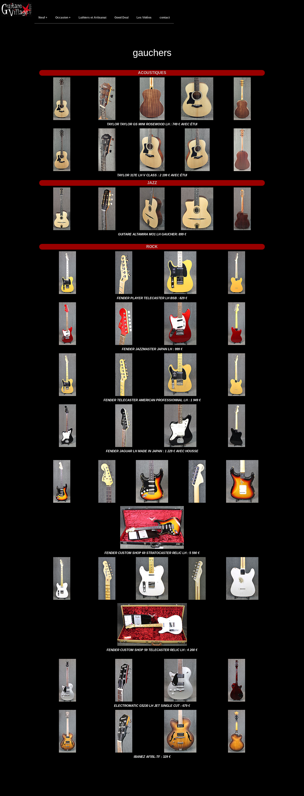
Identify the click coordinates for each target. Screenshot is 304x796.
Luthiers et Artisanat (92, 17)
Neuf (41, 17)
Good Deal (121, 17)
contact (165, 17)
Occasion (61, 17)
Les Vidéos (144, 17)
